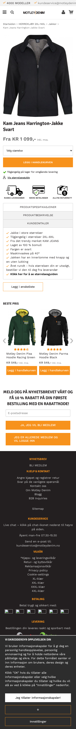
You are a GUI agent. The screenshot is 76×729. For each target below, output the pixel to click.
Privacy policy (38, 570)
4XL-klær (38, 590)
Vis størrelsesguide (18, 177)
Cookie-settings (38, 574)
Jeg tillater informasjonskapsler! (38, 697)
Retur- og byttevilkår (38, 562)
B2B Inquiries (38, 498)
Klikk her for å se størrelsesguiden (34, 274)
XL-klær (38, 578)
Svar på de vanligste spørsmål (38, 481)
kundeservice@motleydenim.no (38, 545)
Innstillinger (38, 721)
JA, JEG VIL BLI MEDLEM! (38, 425)
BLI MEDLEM (38, 465)
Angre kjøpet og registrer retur (38, 477)
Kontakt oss (38, 485)
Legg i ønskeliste (23, 286)
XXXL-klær (38, 586)
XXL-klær (38, 582)
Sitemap (38, 508)
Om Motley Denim (38, 490)
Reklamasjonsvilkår (38, 566)
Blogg (38, 494)
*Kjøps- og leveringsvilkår (38, 558)
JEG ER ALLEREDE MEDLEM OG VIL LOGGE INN (36, 439)
